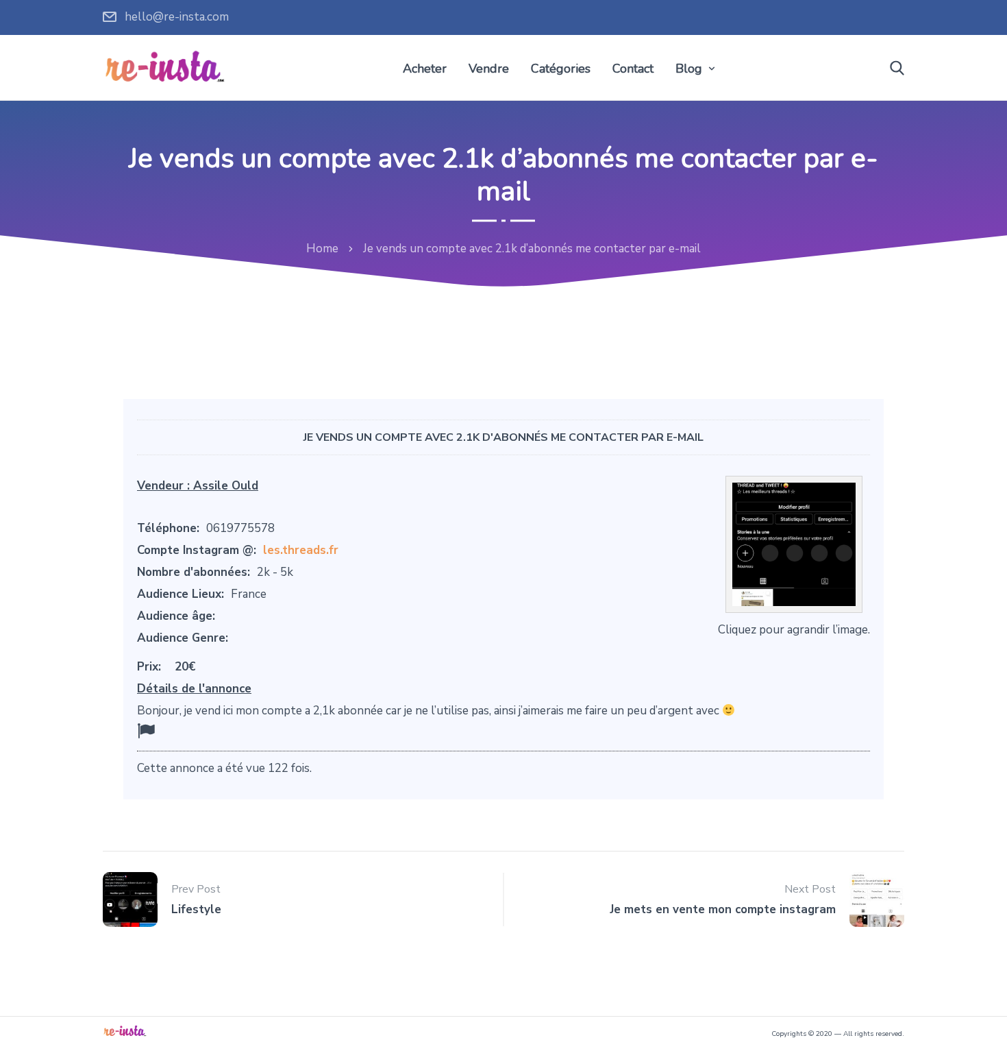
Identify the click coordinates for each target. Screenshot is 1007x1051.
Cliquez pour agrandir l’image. (794, 630)
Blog (688, 68)
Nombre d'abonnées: (193, 572)
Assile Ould (225, 486)
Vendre (489, 68)
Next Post (810, 889)
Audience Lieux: (180, 594)
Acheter (425, 68)
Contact (633, 68)
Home (322, 248)
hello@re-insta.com (177, 17)
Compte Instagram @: (196, 550)
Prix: (149, 667)
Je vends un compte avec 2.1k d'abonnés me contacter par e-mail (503, 437)
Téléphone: (168, 528)
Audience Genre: (182, 638)
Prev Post (196, 889)
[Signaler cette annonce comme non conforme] (146, 731)
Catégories (560, 68)
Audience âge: (176, 616)
